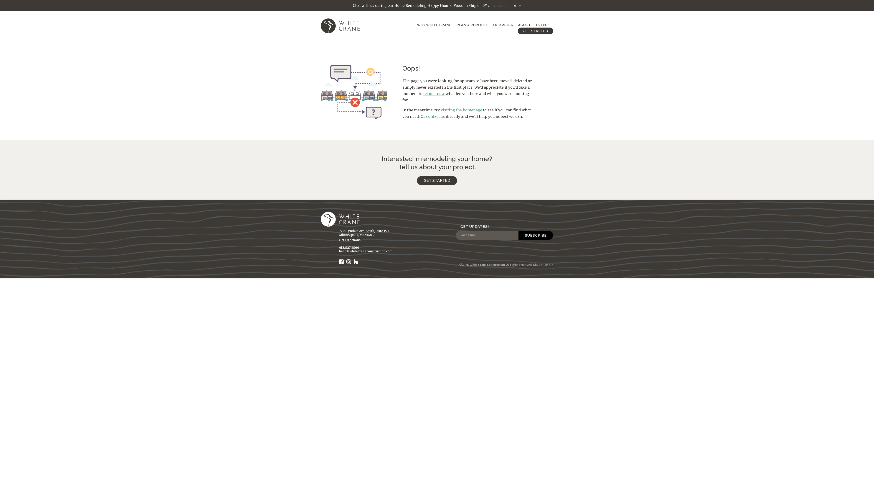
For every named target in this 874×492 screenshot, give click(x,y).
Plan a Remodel (472, 25)
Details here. (506, 6)
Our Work (503, 25)
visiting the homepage (461, 110)
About (524, 25)
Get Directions (350, 240)
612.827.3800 (349, 248)
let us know (434, 93)
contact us (435, 116)
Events (543, 25)
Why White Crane (434, 25)
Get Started (535, 31)
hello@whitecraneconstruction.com (366, 251)
